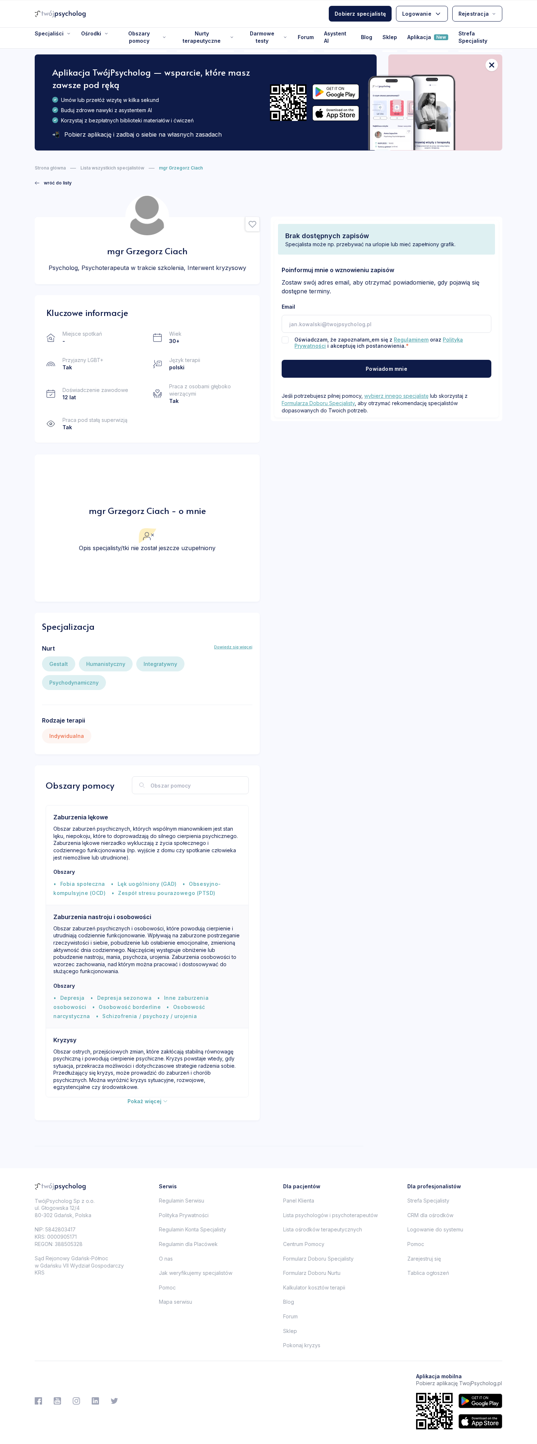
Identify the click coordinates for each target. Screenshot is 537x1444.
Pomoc (167, 1287)
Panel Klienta (298, 1200)
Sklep (389, 37)
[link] (53, 183)
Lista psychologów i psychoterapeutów (330, 1215)
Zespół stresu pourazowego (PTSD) (167, 893)
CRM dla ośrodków (430, 1215)
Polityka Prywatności (184, 1215)
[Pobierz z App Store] (335, 113)
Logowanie (416, 14)
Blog (366, 37)
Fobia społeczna (82, 884)
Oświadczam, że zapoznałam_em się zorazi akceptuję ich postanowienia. (378, 342)
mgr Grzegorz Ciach (181, 168)
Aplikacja (426, 37)
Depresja (72, 998)
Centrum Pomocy (303, 1244)
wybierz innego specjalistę (396, 396)
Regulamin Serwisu (181, 1200)
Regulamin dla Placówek (188, 1244)
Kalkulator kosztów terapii (314, 1287)
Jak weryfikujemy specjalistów (195, 1273)
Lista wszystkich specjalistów (112, 168)
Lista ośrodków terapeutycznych (322, 1229)
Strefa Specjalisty (472, 37)
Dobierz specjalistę (360, 14)
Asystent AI (335, 37)
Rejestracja (473, 14)
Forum (306, 37)
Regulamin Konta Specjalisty (192, 1229)
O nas (166, 1259)
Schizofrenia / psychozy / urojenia (149, 1016)
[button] (252, 224)
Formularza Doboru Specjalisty (318, 403)
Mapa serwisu (175, 1302)
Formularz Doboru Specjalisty (318, 1259)
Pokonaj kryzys (301, 1345)
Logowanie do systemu (435, 1229)
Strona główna (50, 168)
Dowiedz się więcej (233, 646)
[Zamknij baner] (491, 65)
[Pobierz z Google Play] (335, 92)
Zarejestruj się (424, 1259)
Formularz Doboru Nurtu (311, 1273)
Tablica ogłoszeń (428, 1273)
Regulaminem (411, 339)
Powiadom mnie (386, 369)
